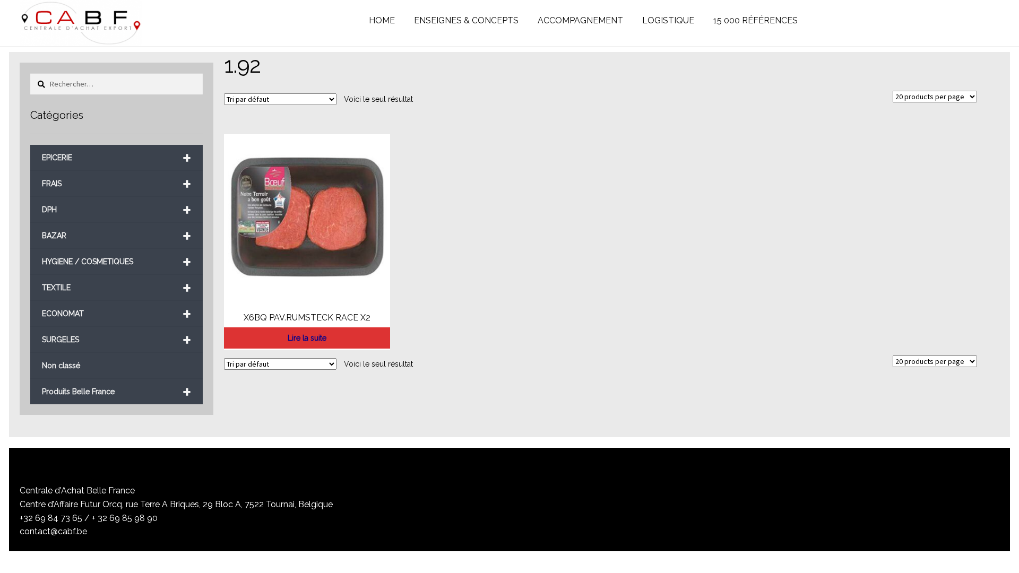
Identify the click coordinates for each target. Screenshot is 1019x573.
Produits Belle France (116, 391)
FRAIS (116, 183)
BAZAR (116, 235)
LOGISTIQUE (668, 20)
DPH (116, 209)
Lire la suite (307, 338)
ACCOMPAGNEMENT (580, 20)
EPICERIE (116, 157)
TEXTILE (116, 287)
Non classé (61, 365)
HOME (382, 20)
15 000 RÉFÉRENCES (755, 20)
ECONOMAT (116, 313)
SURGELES (116, 339)
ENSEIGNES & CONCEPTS (466, 20)
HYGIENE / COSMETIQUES (116, 261)
